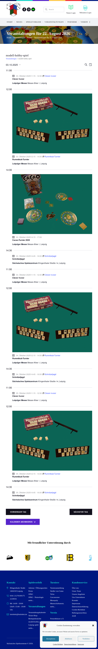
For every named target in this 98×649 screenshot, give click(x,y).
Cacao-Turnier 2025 (21, 240)
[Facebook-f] (24, 9)
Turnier (29, 38)
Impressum (81, 644)
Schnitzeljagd (18, 258)
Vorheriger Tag (18, 512)
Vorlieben (86, 639)
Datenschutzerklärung (70, 644)
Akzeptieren (50, 639)
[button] (93, 625)
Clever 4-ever (18, 79)
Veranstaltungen (19, 38)
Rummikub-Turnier (20, 159)
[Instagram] (29, 9)
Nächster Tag (81, 512)
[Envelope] (33, 9)
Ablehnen (68, 639)
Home (9, 38)
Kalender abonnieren (21, 522)
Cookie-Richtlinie (58, 644)
